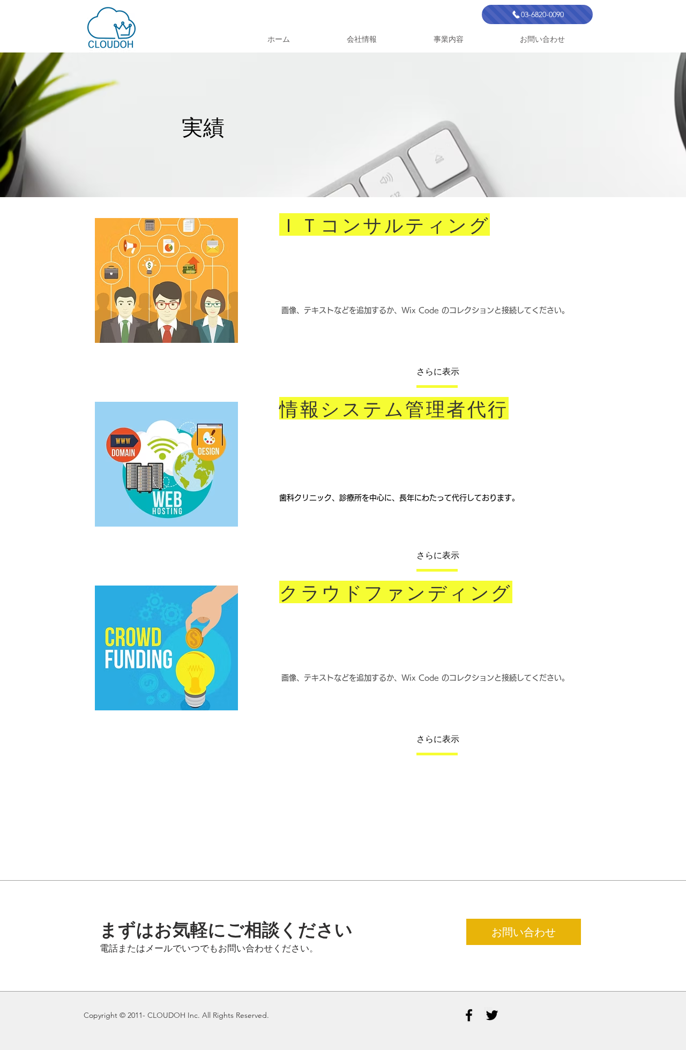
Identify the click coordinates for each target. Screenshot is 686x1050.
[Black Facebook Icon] (469, 1015)
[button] (451, 371)
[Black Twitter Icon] (492, 1015)
